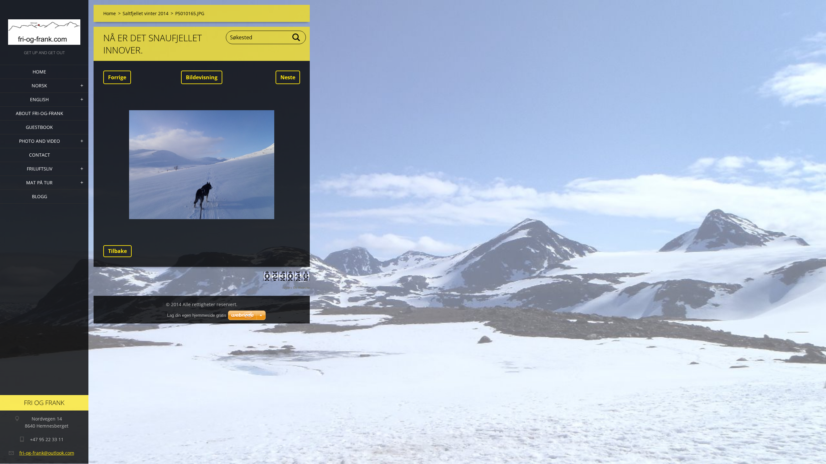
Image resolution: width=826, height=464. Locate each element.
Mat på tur (39, 182)
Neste (287, 77)
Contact (39, 155)
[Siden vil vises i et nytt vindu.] (201, 164)
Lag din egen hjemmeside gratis (197, 315)
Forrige (117, 77)
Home (39, 72)
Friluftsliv (39, 169)
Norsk (39, 85)
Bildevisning (201, 77)
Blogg (39, 196)
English (39, 99)
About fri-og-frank (39, 113)
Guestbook (39, 127)
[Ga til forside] (44, 24)
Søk (296, 37)
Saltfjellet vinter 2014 (145, 13)
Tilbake (117, 251)
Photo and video (39, 141)
